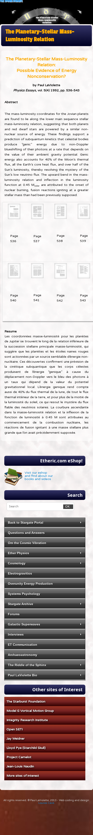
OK (66, 506)
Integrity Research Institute (27, 720)
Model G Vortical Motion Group (30, 711)
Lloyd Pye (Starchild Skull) (26, 748)
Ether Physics (18, 553)
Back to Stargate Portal (25, 522)
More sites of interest (23, 776)
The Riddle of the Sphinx (27, 665)
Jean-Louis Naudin (20, 766)
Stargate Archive (20, 604)
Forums (14, 614)
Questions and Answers (26, 533)
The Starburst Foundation (26, 701)
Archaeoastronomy (22, 655)
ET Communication (22, 644)
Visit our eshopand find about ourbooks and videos (39, 476)
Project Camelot (19, 757)
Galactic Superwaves (24, 624)
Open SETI (15, 729)
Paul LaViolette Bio (22, 675)
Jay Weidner (16, 738)
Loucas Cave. (46, 803)
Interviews (16, 634)
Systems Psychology (24, 594)
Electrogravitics (20, 573)
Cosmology (17, 563)
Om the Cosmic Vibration (27, 543)
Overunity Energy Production (30, 583)
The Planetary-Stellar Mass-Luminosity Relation (47, 20)
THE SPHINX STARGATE (11, 1)
